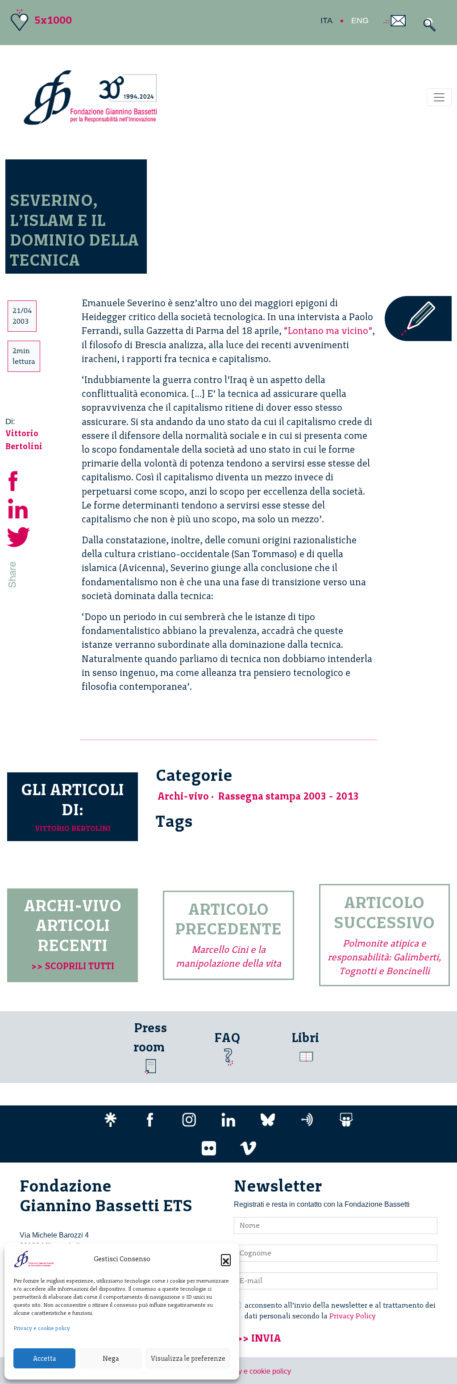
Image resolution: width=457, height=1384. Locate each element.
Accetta (44, 1359)
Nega (111, 1359)
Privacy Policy (352, 1316)
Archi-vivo (183, 796)
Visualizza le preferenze (188, 1359)
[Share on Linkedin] (18, 508)
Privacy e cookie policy (41, 1328)
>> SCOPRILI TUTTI (72, 965)
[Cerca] (427, 25)
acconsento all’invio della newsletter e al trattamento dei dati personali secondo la (340, 1310)
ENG (360, 20)
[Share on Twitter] (18, 536)
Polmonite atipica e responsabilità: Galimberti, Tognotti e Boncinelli (384, 957)
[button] (225, 1259)
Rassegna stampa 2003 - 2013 (288, 796)
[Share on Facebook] (18, 479)
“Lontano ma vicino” (328, 330)
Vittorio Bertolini (73, 828)
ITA (326, 20)
